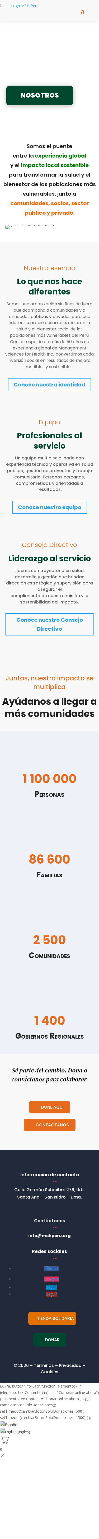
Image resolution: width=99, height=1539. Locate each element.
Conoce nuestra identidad (49, 384)
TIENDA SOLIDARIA (55, 1318)
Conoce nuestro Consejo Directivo (49, 624)
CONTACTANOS (52, 1125)
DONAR (52, 1340)
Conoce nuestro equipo (49, 507)
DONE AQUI (52, 1107)
